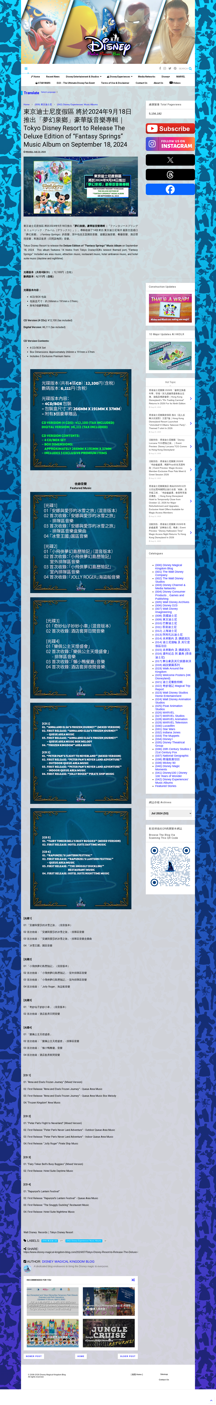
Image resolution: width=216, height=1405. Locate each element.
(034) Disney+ (164, 739)
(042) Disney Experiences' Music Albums (77, 104)
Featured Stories (165, 786)
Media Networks (146, 76)
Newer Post (34, 1356)
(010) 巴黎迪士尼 (166, 623)
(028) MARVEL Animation (171, 719)
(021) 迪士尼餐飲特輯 (169, 682)
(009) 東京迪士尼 (43, 104)
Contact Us (141, 83)
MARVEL (180, 76)
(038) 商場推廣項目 (167, 759)
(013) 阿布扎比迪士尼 (169, 634)
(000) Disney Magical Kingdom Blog (168, 567)
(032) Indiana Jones (167, 732)
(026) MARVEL (164, 712)
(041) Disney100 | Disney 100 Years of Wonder (171, 774)
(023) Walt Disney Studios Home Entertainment (171, 694)
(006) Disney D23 (166, 605)
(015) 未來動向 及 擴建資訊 (172, 649)
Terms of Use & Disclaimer (115, 83)
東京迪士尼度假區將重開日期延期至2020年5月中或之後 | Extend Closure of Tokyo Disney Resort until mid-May (52, 1305)
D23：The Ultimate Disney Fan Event (76, 83)
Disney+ (166, 76)
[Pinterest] (175, 68)
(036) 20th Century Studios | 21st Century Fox (173, 750)
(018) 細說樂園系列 (167, 665)
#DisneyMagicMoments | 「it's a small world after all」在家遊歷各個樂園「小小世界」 (52, 1337)
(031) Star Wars (165, 729)
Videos (177, 83)
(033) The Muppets (167, 735)
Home (36, 76)
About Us (158, 83)
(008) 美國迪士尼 (166, 615)
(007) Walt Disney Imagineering (166, 610)
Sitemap (164, 1374)
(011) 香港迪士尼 (166, 627)
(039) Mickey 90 (165, 762)
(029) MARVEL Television (171, 722)
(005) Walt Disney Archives (172, 602)
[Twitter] (169, 68)
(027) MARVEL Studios (170, 715)
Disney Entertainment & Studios (82, 76)
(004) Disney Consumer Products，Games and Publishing (170, 595)
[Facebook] (160, 68)
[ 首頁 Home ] (137, 1374)
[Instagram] (164, 68)
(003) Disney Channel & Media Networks (170, 586)
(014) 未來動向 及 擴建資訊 (172, 638)
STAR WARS (44, 83)
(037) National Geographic (172, 755)
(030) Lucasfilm (165, 725)
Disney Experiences (119, 76)
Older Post (128, 1356)
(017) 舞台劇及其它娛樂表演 (173, 661)
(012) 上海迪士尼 (166, 630)
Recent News (53, 76)
